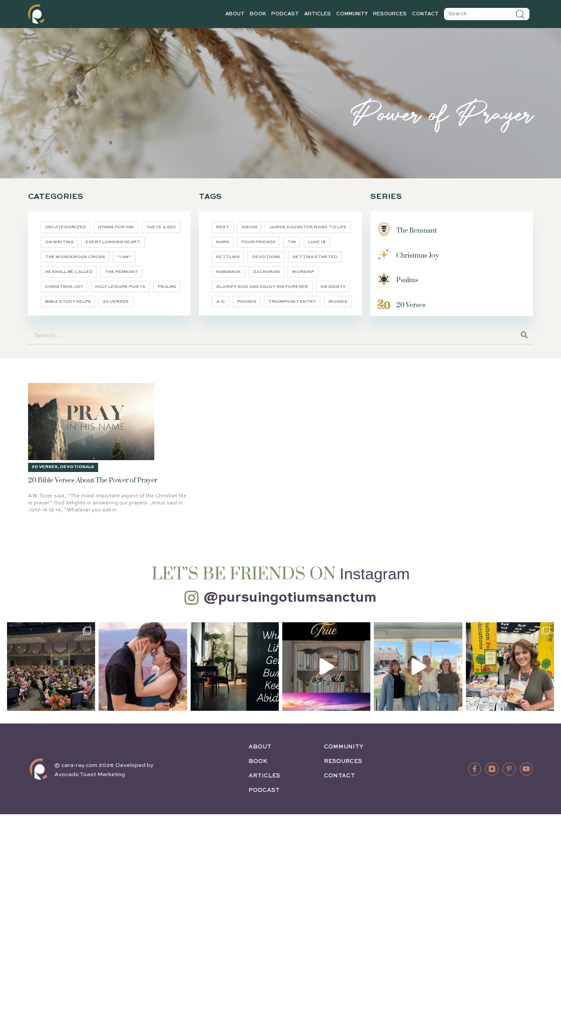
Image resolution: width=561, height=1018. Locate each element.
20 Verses (116, 302)
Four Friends (258, 242)
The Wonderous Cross (75, 257)
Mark (222, 242)
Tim (292, 242)
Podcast (285, 14)
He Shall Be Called (69, 272)
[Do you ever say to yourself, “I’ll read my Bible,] (235, 666)
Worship (303, 272)
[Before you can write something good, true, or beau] (326, 666)
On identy (333, 287)
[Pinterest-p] (508, 769)
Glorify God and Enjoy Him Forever (262, 287)
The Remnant (121, 272)
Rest (222, 227)
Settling (228, 257)
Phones (246, 302)
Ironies (338, 302)
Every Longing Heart (112, 242)
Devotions (266, 257)
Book (258, 14)
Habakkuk (228, 272)
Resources (390, 14)
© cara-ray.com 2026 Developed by (103, 765)
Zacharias (266, 272)
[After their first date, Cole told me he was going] (143, 666)
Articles (317, 14)
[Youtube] (526, 769)
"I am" (124, 257)
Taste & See (161, 227)
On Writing (59, 242)
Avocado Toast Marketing (89, 774)
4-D (220, 302)
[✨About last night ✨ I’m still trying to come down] (51, 666)
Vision (249, 227)
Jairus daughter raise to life (308, 227)
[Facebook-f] (474, 769)
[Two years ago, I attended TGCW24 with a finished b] (510, 666)
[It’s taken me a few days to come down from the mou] (418, 666)
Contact (425, 14)
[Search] (520, 14)
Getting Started (314, 257)
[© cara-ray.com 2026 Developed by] (38, 769)
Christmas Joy (64, 287)
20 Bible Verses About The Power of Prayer (92, 480)
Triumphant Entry (292, 302)
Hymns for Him (116, 227)
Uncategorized (65, 227)
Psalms (167, 287)
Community (352, 14)
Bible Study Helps (68, 302)
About (235, 14)
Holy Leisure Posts (120, 287)
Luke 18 (317, 242)
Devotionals (77, 467)
